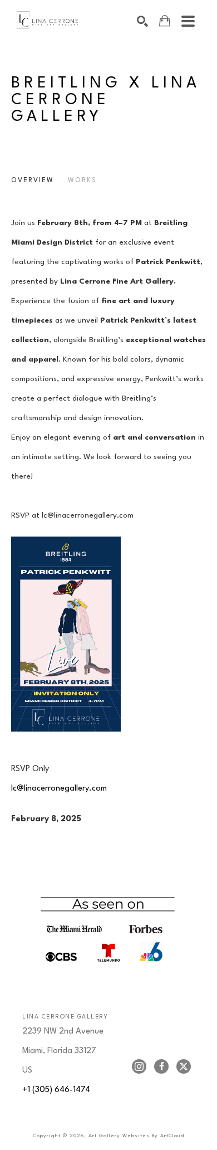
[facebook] (161, 1066)
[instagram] (139, 1066)
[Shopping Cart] (164, 20)
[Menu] (188, 21)
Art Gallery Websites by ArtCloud (136, 1135)
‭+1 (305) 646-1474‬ (56, 1090)
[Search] (142, 21)
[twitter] (183, 1066)
